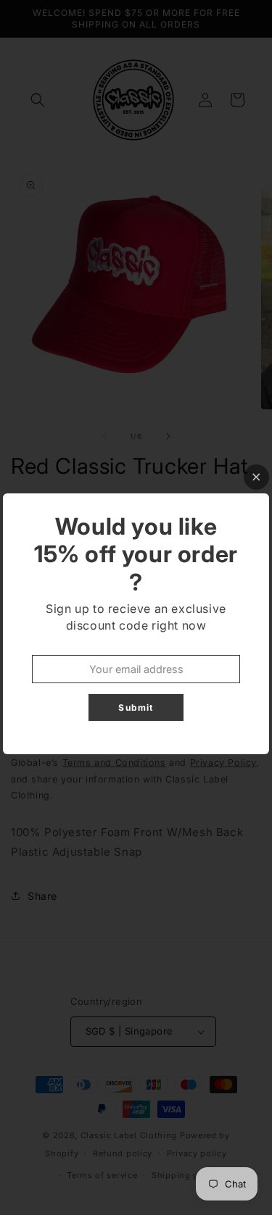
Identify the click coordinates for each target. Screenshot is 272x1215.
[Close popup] (256, 477)
